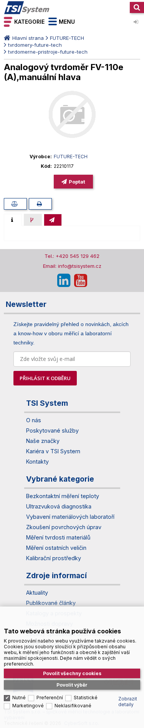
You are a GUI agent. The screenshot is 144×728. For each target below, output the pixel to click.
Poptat (77, 182)
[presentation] (13, 220)
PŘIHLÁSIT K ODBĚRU (45, 378)
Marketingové (28, 705)
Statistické (86, 697)
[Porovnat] (15, 204)
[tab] (13, 220)
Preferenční (49, 697)
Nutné (19, 697)
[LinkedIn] (63, 280)
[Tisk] (40, 204)
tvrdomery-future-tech (35, 45)
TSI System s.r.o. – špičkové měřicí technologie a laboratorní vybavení (27, 7)
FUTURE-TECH (67, 38)
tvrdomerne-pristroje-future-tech (48, 52)
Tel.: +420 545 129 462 (72, 256)
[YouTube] (80, 280)
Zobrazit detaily (127, 701)
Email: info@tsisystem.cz (72, 266)
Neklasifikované (73, 705)
